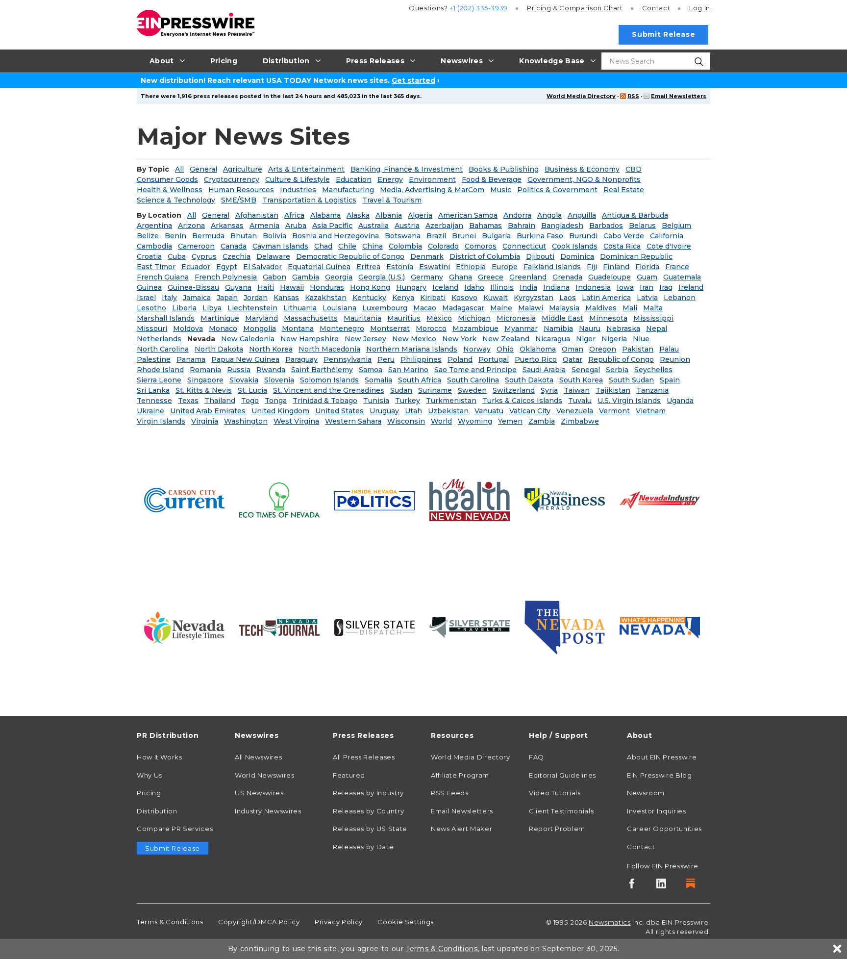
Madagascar (463, 307)
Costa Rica (622, 246)
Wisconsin (406, 421)
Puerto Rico (536, 359)
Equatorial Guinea (319, 266)
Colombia (405, 246)
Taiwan (577, 390)
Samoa (370, 369)
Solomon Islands (329, 380)
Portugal (493, 359)
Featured (349, 775)
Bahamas (485, 225)
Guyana (238, 287)
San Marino (408, 369)
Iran (646, 287)
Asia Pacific (332, 225)
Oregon (602, 349)
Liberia (184, 307)
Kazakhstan (326, 297)
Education (354, 179)
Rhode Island (160, 369)
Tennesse (154, 400)
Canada (234, 246)
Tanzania (652, 390)
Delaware (273, 256)
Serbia (617, 369)
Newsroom (646, 793)
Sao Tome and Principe (475, 369)
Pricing (575, 8)
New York (459, 338)
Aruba (295, 225)
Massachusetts (311, 318)
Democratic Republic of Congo (350, 256)
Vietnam (651, 410)
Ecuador (195, 266)
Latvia (647, 297)
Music (500, 189)
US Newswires (259, 793)
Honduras (327, 287)
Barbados (606, 225)
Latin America (606, 297)
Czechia (236, 256)
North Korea (271, 349)
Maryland (261, 318)
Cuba (177, 256)
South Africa (419, 380)
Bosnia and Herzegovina (335, 235)
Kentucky (369, 297)
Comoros (481, 246)
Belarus (642, 225)
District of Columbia (484, 256)
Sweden (472, 390)
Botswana (403, 235)
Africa (294, 215)
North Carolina (163, 349)
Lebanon (680, 297)
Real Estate (623, 189)
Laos (567, 297)
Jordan (256, 297)
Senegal (586, 369)
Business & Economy (582, 169)
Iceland (445, 287)
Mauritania (362, 318)
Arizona (191, 225)
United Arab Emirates (208, 410)
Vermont (614, 410)
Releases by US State (370, 829)
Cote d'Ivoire (669, 246)
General (203, 169)
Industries (298, 189)
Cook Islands (575, 246)
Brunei (464, 235)
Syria (549, 390)
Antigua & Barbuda (635, 215)
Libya (212, 307)
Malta (653, 307)
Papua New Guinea (245, 359)
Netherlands (159, 338)
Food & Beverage (492, 179)
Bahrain (521, 225)
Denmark (427, 256)
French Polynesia (226, 277)
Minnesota (608, 318)
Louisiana (339, 307)
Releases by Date (363, 847)
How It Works (159, 757)
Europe (505, 266)
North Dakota (219, 349)
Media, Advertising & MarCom (432, 189)
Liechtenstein (252, 307)
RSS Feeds (450, 793)
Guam (647, 277)
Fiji (592, 266)
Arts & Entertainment (306, 169)
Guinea (149, 287)
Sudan (401, 390)
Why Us (149, 775)
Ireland (690, 287)
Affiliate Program (460, 775)
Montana (298, 328)
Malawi (530, 307)
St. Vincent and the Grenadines (328, 390)
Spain (670, 380)
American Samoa (468, 215)
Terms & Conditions (170, 922)
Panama (190, 359)
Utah (413, 410)
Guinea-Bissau (193, 287)
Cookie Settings (405, 922)
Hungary (411, 287)
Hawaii (292, 287)
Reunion (675, 359)
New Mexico (414, 338)
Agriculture (242, 169)
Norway (477, 349)
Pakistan (637, 349)
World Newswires (265, 775)
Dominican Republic (636, 256)
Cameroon (196, 246)
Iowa (625, 287)
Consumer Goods (167, 179)
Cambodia (154, 246)
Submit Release (663, 34)
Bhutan (243, 235)
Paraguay (301, 359)
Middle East (562, 318)
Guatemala (682, 277)
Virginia (204, 421)
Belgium (676, 225)
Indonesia (593, 287)
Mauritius (404, 318)
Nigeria (614, 338)
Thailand (219, 400)
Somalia (378, 380)
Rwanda (270, 369)
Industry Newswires (268, 811)
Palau (669, 349)
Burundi (583, 235)
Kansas (286, 297)
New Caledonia (247, 338)
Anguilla (582, 215)
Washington (246, 421)
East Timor (156, 266)
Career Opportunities (664, 829)
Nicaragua (552, 338)
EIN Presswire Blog (659, 775)
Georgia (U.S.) (381, 277)
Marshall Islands (166, 318)
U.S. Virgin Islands (629, 400)
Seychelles (653, 369)
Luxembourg (384, 307)
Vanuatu (488, 410)
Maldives (601, 307)
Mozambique (475, 328)
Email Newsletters (678, 96)
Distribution (157, 811)
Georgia (338, 277)
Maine (501, 307)
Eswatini (434, 266)
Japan (227, 297)
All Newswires (258, 757)
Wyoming (475, 421)
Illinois (502, 287)
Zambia (541, 421)
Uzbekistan (448, 410)
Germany (427, 277)
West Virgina (296, 421)
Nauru (589, 328)
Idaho (474, 287)
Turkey (407, 400)
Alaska (358, 215)
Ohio (505, 349)
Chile (347, 246)
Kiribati (433, 297)
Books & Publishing (504, 169)
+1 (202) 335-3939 (478, 8)
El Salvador (262, 266)
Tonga (276, 400)
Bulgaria (496, 235)
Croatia (149, 256)
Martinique (219, 318)
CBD (633, 169)
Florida (647, 266)
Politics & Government (557, 189)
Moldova (188, 328)
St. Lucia (252, 390)
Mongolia (259, 328)
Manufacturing (348, 189)
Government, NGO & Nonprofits (584, 179)
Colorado (443, 246)
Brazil (436, 235)
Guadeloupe (609, 277)
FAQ (536, 757)
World (441, 421)
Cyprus (204, 256)
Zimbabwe (580, 421)
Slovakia (243, 380)
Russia (238, 369)
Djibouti (540, 256)
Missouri (152, 328)
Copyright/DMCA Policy (258, 922)
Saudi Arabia (544, 369)
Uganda (680, 400)
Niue (641, 338)
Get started (413, 80)
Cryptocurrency (231, 179)
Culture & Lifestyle (297, 179)
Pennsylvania (348, 359)
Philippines (421, 359)
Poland (460, 359)
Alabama (325, 215)
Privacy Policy (339, 922)
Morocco (431, 328)
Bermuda (208, 235)
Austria (407, 225)
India (528, 287)
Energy (390, 179)
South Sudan (631, 380)
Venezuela (574, 410)
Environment (432, 179)
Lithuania (300, 307)
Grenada (567, 277)
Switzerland (514, 390)
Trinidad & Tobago (325, 400)
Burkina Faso (540, 235)
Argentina (154, 225)
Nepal (656, 328)
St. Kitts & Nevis (203, 390)
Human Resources (241, 189)
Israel (146, 297)
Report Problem (557, 829)
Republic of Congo (621, 359)
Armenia (264, 225)
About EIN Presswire (662, 757)
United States (339, 410)
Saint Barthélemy (322, 369)
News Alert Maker (461, 829)
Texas (188, 400)
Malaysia (564, 307)
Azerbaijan (444, 225)
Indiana (556, 287)
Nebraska (623, 328)
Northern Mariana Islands (411, 349)
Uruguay (384, 410)
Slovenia (279, 380)
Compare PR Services (175, 829)
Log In (699, 8)
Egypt (226, 266)
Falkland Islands (552, 266)
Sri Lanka (153, 390)
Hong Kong (370, 287)
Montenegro (342, 328)
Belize (148, 235)
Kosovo (464, 297)
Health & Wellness (169, 189)
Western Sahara (353, 421)
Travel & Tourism (392, 200)
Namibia (558, 328)
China (372, 246)
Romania (205, 369)
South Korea (581, 380)
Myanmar (521, 328)
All (179, 169)
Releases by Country (368, 811)
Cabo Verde (623, 235)
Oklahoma (538, 349)
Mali (630, 307)
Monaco (223, 328)
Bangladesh (562, 225)
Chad (323, 246)
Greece (490, 277)
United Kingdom (280, 410)
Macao (424, 307)
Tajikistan (613, 390)
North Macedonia (329, 349)
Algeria (420, 215)
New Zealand (505, 338)
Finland (616, 266)
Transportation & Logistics (309, 200)
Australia (373, 225)
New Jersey (365, 338)
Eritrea (368, 266)
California (666, 235)
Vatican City (529, 410)
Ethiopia (471, 266)
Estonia (399, 266)
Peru (386, 359)
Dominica (577, 256)
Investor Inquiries (656, 811)
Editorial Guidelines (562, 775)
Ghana (460, 277)
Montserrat (390, 328)
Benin (175, 235)
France (677, 266)
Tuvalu (580, 400)
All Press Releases (364, 757)
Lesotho (151, 307)
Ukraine (150, 410)
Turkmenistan (451, 400)
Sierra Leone (159, 380)
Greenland (528, 277)
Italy (169, 297)
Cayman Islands (280, 246)
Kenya (403, 297)
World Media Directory (581, 96)
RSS (633, 96)
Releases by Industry (368, 793)
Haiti (265, 287)
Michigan (474, 318)
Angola (549, 215)
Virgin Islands (161, 421)
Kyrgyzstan (533, 297)
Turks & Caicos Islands (522, 400)
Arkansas (227, 225)
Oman (572, 349)
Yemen (510, 421)
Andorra (517, 215)
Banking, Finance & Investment (406, 169)
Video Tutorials (555, 793)
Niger (586, 338)
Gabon (274, 277)
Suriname (435, 390)
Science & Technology (176, 200)
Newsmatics (609, 922)
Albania (388, 215)
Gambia (305, 277)
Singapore (205, 380)
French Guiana (163, 277)
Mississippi (653, 318)
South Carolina (473, 380)
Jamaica (197, 297)
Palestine (154, 359)
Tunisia (376, 400)
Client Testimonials (561, 811)
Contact (656, 8)
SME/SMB (238, 200)
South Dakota (529, 380)
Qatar (572, 359)
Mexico (439, 318)
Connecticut (524, 246)
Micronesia (516, 318)
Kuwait (495, 297)
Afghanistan (256, 215)
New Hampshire (309, 338)
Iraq (666, 287)
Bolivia (274, 235)
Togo (250, 400)
